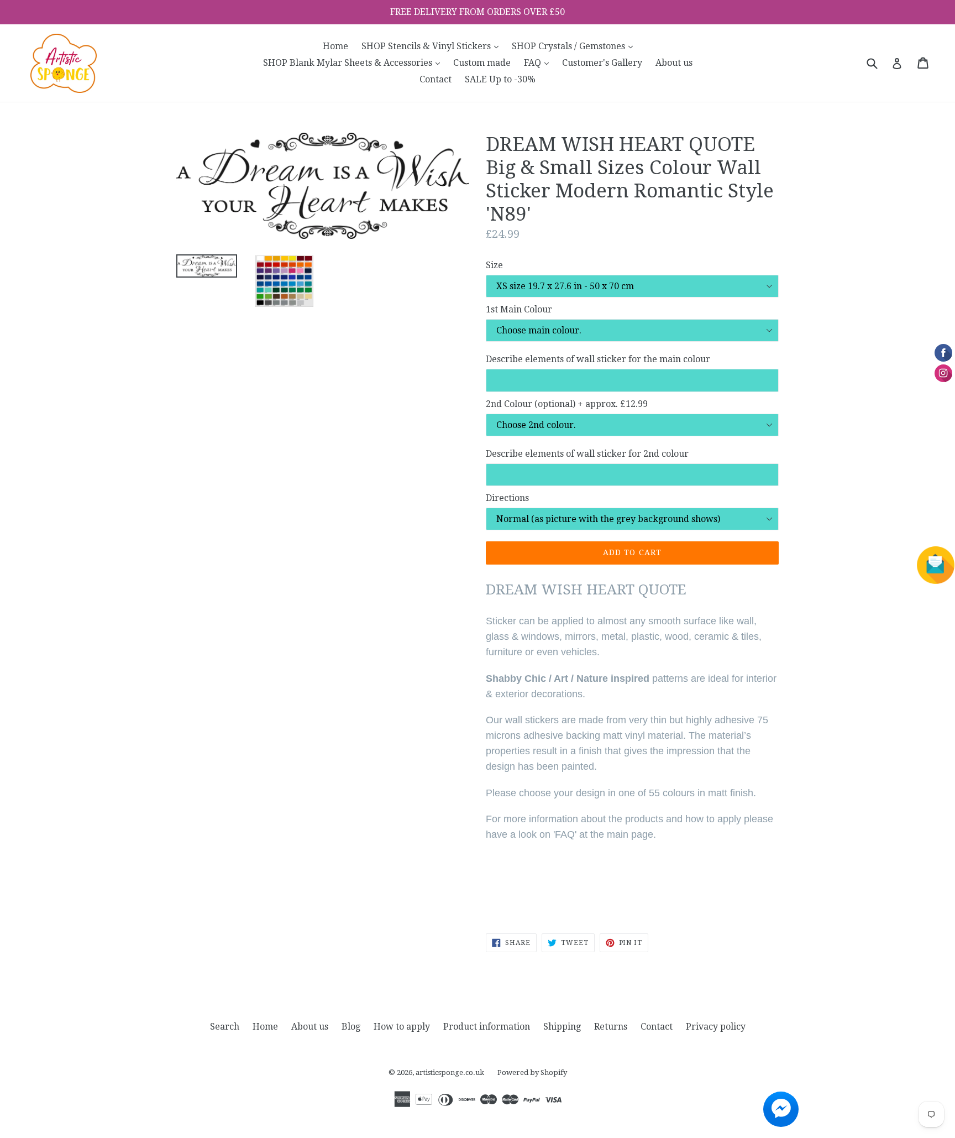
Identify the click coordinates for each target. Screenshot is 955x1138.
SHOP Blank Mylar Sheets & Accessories (354, 62)
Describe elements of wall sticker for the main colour (598, 359)
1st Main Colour (519, 309)
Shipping (562, 1026)
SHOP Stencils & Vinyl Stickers (432, 45)
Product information (486, 1026)
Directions (507, 498)
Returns (610, 1026)
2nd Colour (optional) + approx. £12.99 (567, 404)
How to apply (402, 1026)
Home (335, 46)
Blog (351, 1026)
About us (673, 63)
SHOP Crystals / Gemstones (575, 45)
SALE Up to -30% (500, 79)
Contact (435, 79)
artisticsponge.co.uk (450, 1072)
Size (494, 265)
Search (224, 1026)
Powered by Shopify (532, 1072)
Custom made (482, 63)
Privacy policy (716, 1026)
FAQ (539, 62)
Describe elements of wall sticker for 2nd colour (587, 453)
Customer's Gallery (602, 63)
